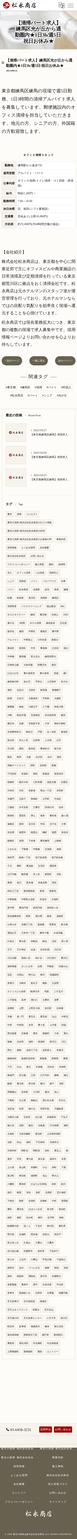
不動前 (50, 966)
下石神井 (40, 1142)
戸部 (40, 732)
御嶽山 (34, 1100)
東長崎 (43, 648)
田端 (63, 1025)
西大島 (32, 1084)
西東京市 (42, 665)
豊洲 (9, 883)
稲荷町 (10, 1008)
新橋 (54, 765)
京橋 (9, 1017)
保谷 (54, 665)
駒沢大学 (23, 782)
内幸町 (62, 1067)
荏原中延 (44, 1109)
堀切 (21, 824)
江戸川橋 (11, 874)
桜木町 (32, 749)
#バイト (52, 387)
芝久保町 (61, 1192)
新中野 (10, 908)
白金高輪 (58, 933)
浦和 (31, 1042)
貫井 (9, 1159)
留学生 (10, 631)
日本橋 (59, 1008)
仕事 (63, 581)
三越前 (10, 807)
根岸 (19, 757)
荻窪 (28, 916)
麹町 (45, 832)
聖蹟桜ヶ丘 (24, 1293)
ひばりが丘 (13, 673)
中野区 (32, 631)
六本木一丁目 (28, 933)
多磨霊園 (11, 1284)
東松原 (62, 1226)
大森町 (57, 698)
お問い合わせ (37, 556)
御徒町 (46, 1033)
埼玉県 (10, 832)
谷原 (63, 1159)
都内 (51, 564)
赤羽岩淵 (44, 950)
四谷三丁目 (13, 891)
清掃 (19, 514)
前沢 (63, 1184)
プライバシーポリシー (18, 564)
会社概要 (44, 548)
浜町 (61, 1084)
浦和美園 (11, 966)
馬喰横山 (11, 1092)
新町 (21, 1201)
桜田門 (10, 857)
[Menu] (70, 5)
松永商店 (23, 589)
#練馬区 (25, 387)
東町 (9, 1209)
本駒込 (34, 941)
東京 (9, 514)
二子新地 (11, 1000)
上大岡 (48, 740)
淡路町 (59, 916)
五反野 (55, 983)
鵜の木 (10, 1125)
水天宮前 (23, 807)
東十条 (41, 1025)
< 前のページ (12, 360)
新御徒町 (28, 1351)
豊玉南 (43, 1017)
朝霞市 (22, 832)
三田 (33, 1075)
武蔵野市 (28, 1251)
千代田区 (11, 774)
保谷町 (62, 1209)
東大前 (22, 941)
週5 (65, 673)
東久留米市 (29, 673)
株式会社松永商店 (16, 556)
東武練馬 (44, 841)
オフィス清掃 (23, 573)
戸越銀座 (58, 1109)
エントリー (52, 1351)
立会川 (20, 698)
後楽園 (41, 924)
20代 (65, 615)
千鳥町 (10, 1100)
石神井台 (54, 1142)
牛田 (42, 824)
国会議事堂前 (14, 916)
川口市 (57, 950)
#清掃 (38, 387)
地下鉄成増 (41, 857)
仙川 (21, 1268)
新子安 (57, 749)
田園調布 (54, 975)
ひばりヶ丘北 (35, 1209)
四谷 (54, 883)
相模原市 (35, 1326)
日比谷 (50, 1067)
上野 (21, 1008)
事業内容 (61, 539)
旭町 (66, 1125)
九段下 (22, 799)
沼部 (21, 1125)
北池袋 (48, 849)
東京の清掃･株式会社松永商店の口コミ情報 (29, 522)
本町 (54, 1184)
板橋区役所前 (28, 1058)
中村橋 (10, 656)
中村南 (20, 1025)
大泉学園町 (24, 1134)
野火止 (55, 1176)
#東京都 (11, 387)
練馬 (32, 615)
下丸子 (64, 1117)
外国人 (55, 615)
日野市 (38, 1293)
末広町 (48, 1008)
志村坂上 (47, 1050)
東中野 (55, 631)
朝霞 (54, 832)
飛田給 (32, 1276)
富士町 (50, 1209)
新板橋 (43, 1058)
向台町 (29, 1217)
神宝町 (22, 1176)
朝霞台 (34, 832)
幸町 (54, 1167)
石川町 (10, 749)
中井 (33, 648)
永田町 (59, 790)
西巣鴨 (55, 1058)
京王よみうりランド (17, 1310)
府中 (35, 1284)
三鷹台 (38, 1243)
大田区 (32, 690)
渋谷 (21, 790)
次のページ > (65, 360)
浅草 (56, 1000)
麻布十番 (44, 933)
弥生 (28, 1192)
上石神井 (51, 682)
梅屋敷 (10, 707)
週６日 (10, 623)
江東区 (36, 807)
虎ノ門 (20, 1017)
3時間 (22, 623)
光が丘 (27, 682)
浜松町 (43, 765)
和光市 (64, 832)
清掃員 (22, 581)
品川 (49, 757)
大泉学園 (28, 665)
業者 (56, 589)
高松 (47, 1151)
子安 (47, 723)
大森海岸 (33, 698)
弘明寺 (36, 740)
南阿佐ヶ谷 (52, 908)
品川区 (39, 757)
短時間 (61, 564)
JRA (62, 606)
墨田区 (22, 816)
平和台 (38, 682)
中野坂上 (28, 640)
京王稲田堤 (29, 1301)
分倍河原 (47, 1284)
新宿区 (22, 648)
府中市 (43, 1276)
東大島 (20, 1084)
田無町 (43, 1201)
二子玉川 (58, 991)
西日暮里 (11, 1033)
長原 (21, 1109)
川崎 (9, 715)
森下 (52, 1084)
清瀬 (56, 673)
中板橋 (36, 849)
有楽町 (24, 774)
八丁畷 (46, 707)
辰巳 (19, 883)
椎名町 (10, 648)
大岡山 (20, 975)
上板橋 (57, 841)
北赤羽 (20, 1042)
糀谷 (31, 1125)
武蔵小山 (63, 966)
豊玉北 (32, 1017)
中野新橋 (11, 899)
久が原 (22, 1100)
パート (34, 581)
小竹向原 (42, 640)
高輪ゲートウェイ (16, 765)
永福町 (22, 1234)
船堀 (9, 1084)
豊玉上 (57, 1151)
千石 (9, 1067)
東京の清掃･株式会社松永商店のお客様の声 (29, 539)
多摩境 (22, 1326)
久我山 (27, 1243)
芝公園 (22, 1075)
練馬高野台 (50, 656)
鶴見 (9, 757)
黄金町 (64, 732)
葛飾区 (10, 824)
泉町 (38, 1192)
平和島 (46, 698)
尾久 (66, 1033)
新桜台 (55, 640)
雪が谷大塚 (48, 1100)
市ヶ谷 (36, 874)
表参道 (32, 790)
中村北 (64, 1017)
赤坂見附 (42, 883)
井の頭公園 (13, 1251)
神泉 (61, 1217)
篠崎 (56, 1075)
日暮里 (24, 1033)
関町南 (36, 1151)
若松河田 (23, 1343)
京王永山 (48, 1310)
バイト (10, 589)
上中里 (53, 1025)
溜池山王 (11, 933)
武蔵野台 (56, 1276)
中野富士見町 (28, 899)
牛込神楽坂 (52, 1343)
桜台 (66, 648)
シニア (10, 581)
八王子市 (51, 1318)
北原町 (48, 1192)
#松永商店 (16, 395)
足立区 (32, 824)
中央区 (57, 799)
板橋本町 (11, 1058)
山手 (58, 740)
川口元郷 (11, 958)
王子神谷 (21, 950)
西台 (9, 1050)
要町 (19, 866)
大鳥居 (41, 1125)
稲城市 (43, 1301)
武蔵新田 (51, 1117)
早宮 (19, 1159)
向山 (19, 1142)
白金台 (10, 941)
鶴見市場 (21, 715)
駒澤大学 (34, 991)
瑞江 (66, 1075)
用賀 (46, 991)
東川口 (64, 958)
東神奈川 (44, 749)
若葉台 (36, 1310)
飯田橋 (24, 874)
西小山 (32, 975)
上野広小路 (34, 1008)
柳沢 (40, 1217)
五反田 (27, 1117)
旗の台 (32, 1109)
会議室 (36, 589)
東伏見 (20, 1209)
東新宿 (10, 1343)
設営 (47, 589)
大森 (28, 757)
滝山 (45, 1176)
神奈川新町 (60, 723)
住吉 (61, 807)
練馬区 (55, 598)
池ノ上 (27, 1226)
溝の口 (34, 1000)
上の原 (10, 1167)
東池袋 (29, 866)
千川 (9, 866)
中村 (9, 1025)
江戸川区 (44, 1075)
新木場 (29, 883)
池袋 (58, 849)
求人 (9, 573)
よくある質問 (28, 548)
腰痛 (66, 589)
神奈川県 (58, 707)
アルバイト (13, 640)
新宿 (42, 891)
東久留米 (44, 673)
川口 (63, 1042)
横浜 (63, 715)
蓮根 (19, 1050)
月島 (58, 874)
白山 (19, 1067)
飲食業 (20, 598)
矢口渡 (38, 1117)
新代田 (50, 1226)
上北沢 (22, 1259)
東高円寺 (23, 908)
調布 (9, 1276)
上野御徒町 (13, 1351)
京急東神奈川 (14, 732)
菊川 (42, 1084)
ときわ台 (11, 849)
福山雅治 (51, 606)
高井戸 (57, 1234)
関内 (21, 749)
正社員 (63, 623)
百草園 (50, 1293)
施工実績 (39, 564)
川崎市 (22, 983)
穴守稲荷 (54, 1125)
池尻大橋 (51, 782)
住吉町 (32, 1201)
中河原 (59, 1284)
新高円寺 (37, 908)
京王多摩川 (13, 1301)
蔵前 (40, 1351)
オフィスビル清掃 (16, 991)
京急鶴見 (35, 715)
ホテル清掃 (35, 623)
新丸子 (34, 983)
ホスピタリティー (16, 615)
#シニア (47, 395)
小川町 (36, 1092)
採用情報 (11, 548)
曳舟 (42, 816)
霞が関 (38, 916)
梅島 (45, 983)
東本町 (22, 1184)
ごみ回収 (39, 573)
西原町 (64, 1201)
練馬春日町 (13, 682)
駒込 (45, 941)
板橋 (9, 1042)
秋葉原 (46, 774)
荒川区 (32, 598)
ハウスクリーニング (31, 606)
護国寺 (53, 866)
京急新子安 (34, 723)
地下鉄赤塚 (57, 857)
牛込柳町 (37, 1343)
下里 (63, 1167)
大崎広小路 (13, 1117)
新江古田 (58, 1326)
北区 (54, 941)
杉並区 (43, 899)
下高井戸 (53, 1251)
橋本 (47, 1326)
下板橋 (24, 849)
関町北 (24, 1151)
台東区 (46, 1000)
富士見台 (35, 656)
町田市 (10, 1326)
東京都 (43, 615)
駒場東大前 (13, 1226)
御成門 (10, 1075)
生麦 (21, 723)
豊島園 (22, 656)
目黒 (40, 966)
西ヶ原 (64, 941)
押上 (33, 816)
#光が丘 (62, 395)
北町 (9, 1142)
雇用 (21, 631)
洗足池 (10, 1109)
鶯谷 (35, 1033)
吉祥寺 (41, 1251)
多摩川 (10, 983)
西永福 (34, 1234)
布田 (66, 1268)
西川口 (53, 1042)
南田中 (53, 1159)
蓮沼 (47, 1092)
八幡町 (10, 1184)
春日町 (38, 1134)
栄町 (28, 1142)
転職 (9, 598)
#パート (33, 395)
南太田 (10, 740)
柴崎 (47, 1268)
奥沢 (42, 975)
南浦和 (41, 1042)
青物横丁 (56, 690)
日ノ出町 (51, 732)
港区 (59, 757)
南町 (19, 1217)
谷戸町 (50, 1217)
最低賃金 (50, 623)
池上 (56, 1092)
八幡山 (34, 1259)
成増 (21, 841)
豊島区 (43, 631)
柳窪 (19, 1192)
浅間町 (34, 1176)
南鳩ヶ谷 (25, 958)
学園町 (34, 1167)
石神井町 (11, 1151)
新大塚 (64, 924)
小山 (45, 1167)
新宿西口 (58, 1335)
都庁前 (45, 1335)
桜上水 (10, 1259)
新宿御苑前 (29, 891)
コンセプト (32, 514)
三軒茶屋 (37, 782)
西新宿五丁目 (30, 1335)
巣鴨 (65, 1058)
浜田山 (46, 1234)
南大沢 (64, 1318)
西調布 (20, 1276)
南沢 (9, 1192)
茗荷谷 (52, 924)
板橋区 (10, 841)
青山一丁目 (46, 790)
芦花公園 (47, 1259)
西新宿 (52, 891)
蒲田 (9, 690)
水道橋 (39, 1067)
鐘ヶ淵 (64, 816)
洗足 (9, 975)
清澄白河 (49, 807)
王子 (9, 950)
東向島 (53, 816)
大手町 (46, 799)
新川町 (10, 1176)
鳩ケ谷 (38, 958)
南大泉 (41, 1159)
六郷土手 (33, 707)
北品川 (20, 690)
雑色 (21, 707)
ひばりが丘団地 (39, 1184)
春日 (28, 1067)
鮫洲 (9, 698)
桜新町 (10, 782)
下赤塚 (32, 841)
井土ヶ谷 (23, 740)
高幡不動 (63, 1293)
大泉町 (10, 1134)
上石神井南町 (54, 1134)
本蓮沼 (59, 1050)
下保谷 (10, 1201)
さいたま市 (27, 966)
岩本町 (24, 1092)
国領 (56, 1268)
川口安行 (51, 958)
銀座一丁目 (24, 857)
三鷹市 (50, 1243)
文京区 (41, 866)
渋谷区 (10, 790)
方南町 (55, 899)
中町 (54, 1201)
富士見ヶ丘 (13, 1243)
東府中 (24, 1284)
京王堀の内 (13, 1318)
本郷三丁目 (27, 924)
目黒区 (64, 782)
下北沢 (38, 1226)
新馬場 (43, 690)
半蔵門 (10, 799)
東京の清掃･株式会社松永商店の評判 (26, 531)
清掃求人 (53, 573)
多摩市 (10, 1293)
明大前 (10, 1234)
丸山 (54, 1017)
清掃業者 (11, 606)
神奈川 (29, 732)
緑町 (9, 1217)
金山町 (22, 1167)
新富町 (48, 874)
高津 (23, 1000)
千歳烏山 (61, 1259)
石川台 (62, 1100)
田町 (32, 765)
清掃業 (43, 598)
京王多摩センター (33, 1318)
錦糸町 (10, 816)
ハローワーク (49, 581)
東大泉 (29, 1159)
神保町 (34, 799)
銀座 (49, 916)
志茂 (33, 950)
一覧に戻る (38, 360)
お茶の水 (11, 924)
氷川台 (64, 682)
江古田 (55, 648)
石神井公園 (13, 665)
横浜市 (10, 723)
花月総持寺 (50, 715)
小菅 (63, 824)
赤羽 (31, 1025)
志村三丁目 (32, 1050)
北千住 (53, 824)
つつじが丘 (34, 1268)
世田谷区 (58, 774)
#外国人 (66, 387)
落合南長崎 (13, 1335)
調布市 (10, 1268)
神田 (35, 774)
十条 (56, 1033)
